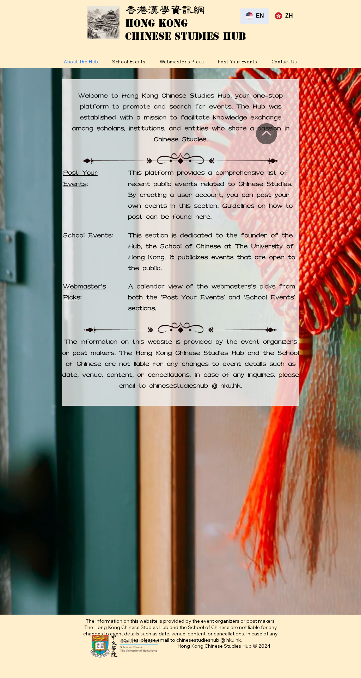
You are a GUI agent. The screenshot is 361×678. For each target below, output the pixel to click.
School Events (87, 235)
